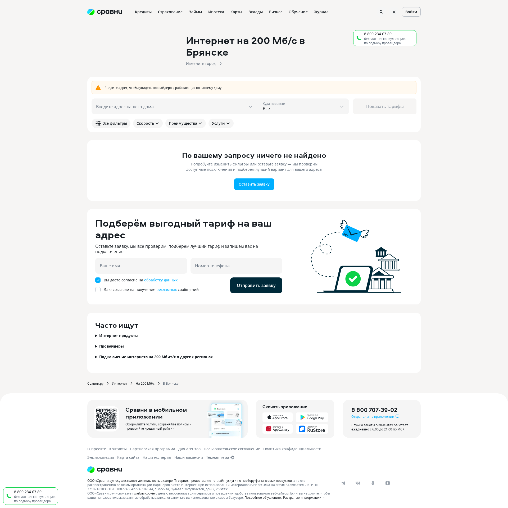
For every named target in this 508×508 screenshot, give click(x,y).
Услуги (218, 123)
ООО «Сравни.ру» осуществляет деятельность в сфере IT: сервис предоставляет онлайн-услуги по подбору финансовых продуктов (189, 480)
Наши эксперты (157, 457)
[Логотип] (104, 469)
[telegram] (343, 483)
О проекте (96, 448)
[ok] (372, 483)
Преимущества (183, 123)
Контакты (118, 448)
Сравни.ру (95, 383)
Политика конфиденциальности (292, 448)
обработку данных (161, 279)
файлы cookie (144, 493)
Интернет (119, 383)
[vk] (358, 483)
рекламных (166, 289)
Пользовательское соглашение (232, 448)
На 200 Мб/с (145, 383)
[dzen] (387, 483)
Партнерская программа (152, 448)
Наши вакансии (188, 457)
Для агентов (189, 448)
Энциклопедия (100, 457)
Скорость (145, 123)
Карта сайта (128, 457)
